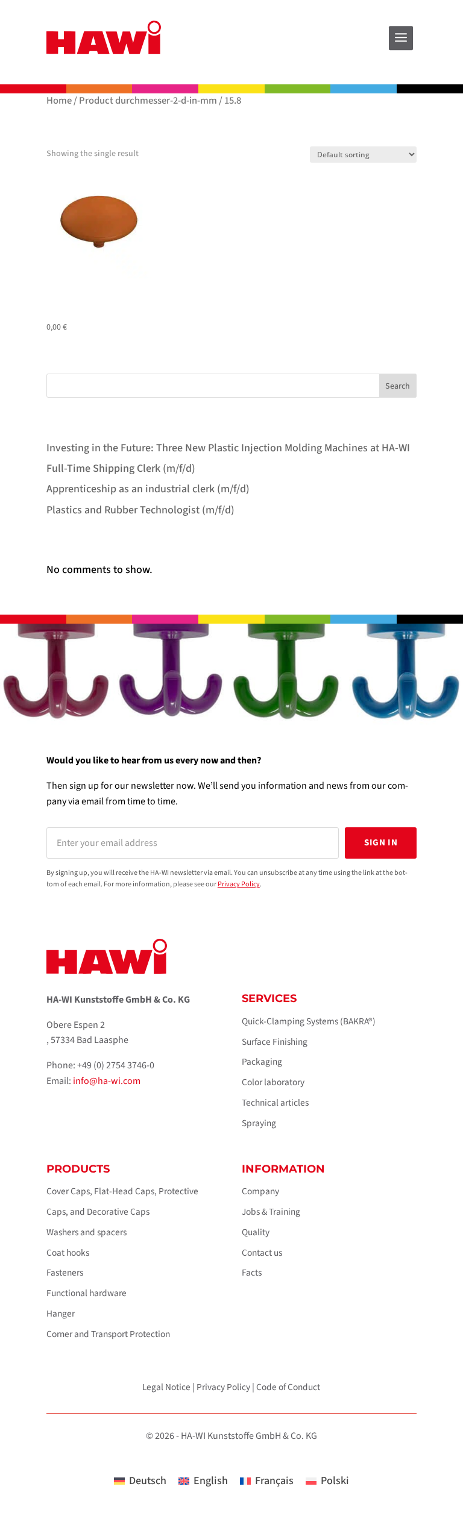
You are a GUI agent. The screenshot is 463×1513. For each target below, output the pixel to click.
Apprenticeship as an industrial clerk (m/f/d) (148, 489)
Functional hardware (86, 1293)
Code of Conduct (288, 1387)
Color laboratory (273, 1082)
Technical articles (275, 1102)
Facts (252, 1272)
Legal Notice (166, 1387)
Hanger (60, 1313)
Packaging (262, 1061)
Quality (255, 1232)
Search (397, 386)
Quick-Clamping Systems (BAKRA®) (309, 1021)
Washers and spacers (86, 1232)
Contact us (262, 1252)
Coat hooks (67, 1252)
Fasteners (64, 1272)
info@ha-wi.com (106, 1081)
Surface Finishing (274, 1041)
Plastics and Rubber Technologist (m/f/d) (140, 510)
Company (260, 1191)
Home (59, 100)
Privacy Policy (239, 884)
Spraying (259, 1123)
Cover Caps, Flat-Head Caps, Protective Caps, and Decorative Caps (122, 1201)
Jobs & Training (271, 1211)
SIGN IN (380, 842)
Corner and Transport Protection (108, 1334)
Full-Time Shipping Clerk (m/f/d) (120, 468)
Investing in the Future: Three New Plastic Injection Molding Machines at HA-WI (228, 448)
